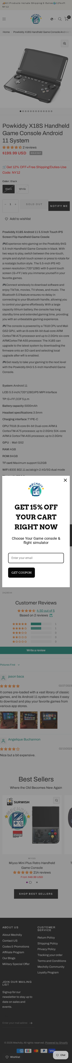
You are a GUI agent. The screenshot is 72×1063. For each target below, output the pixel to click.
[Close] (65, 480)
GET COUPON (21, 572)
